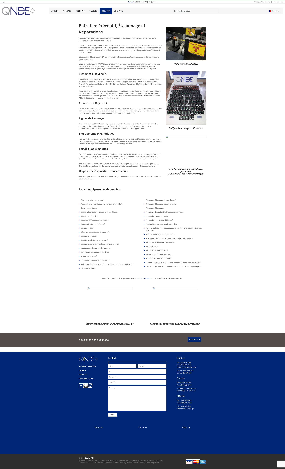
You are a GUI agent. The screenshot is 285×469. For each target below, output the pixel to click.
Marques (93, 11)
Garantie (82, 370)
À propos (67, 11)
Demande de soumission (262, 2)
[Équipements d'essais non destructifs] (24, 11)
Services (106, 11)
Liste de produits (278, 2)
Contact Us (131, 2)
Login (3, 2)
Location (118, 11)
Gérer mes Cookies (86, 379)
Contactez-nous (145, 278)
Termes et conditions (87, 366)
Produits (80, 11)
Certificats (83, 374)
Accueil (54, 11)
